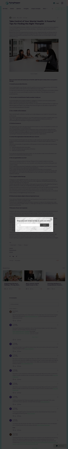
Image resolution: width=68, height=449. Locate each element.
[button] (51, 219)
